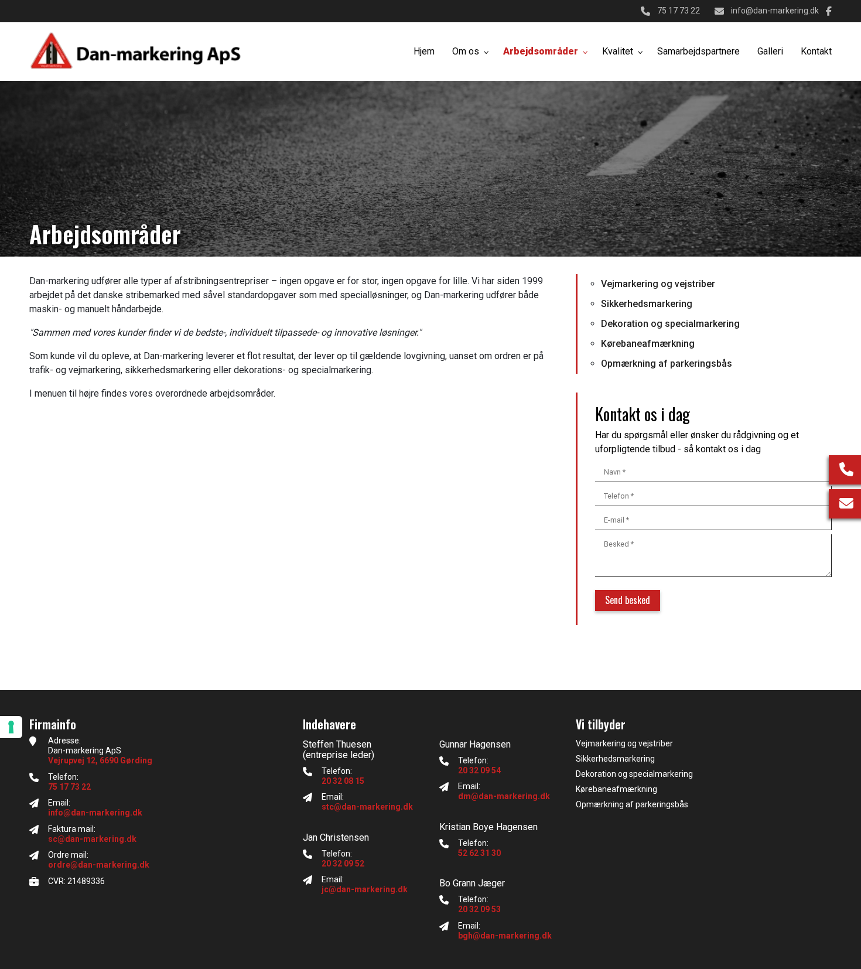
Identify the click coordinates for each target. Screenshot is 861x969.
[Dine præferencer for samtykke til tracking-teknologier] (11, 727)
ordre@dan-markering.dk (98, 864)
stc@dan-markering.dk (367, 806)
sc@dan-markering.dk (92, 839)
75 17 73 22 (678, 10)
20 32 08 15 (343, 781)
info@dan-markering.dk (775, 10)
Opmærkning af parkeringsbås (666, 363)
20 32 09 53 (479, 909)
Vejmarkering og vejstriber (658, 283)
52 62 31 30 (479, 853)
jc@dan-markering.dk (365, 889)
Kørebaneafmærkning (648, 343)
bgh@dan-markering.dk (505, 935)
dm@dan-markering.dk (504, 796)
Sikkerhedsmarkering (646, 303)
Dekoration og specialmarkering (670, 323)
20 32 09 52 (343, 863)
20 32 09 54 (479, 770)
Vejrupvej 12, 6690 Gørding (100, 760)
